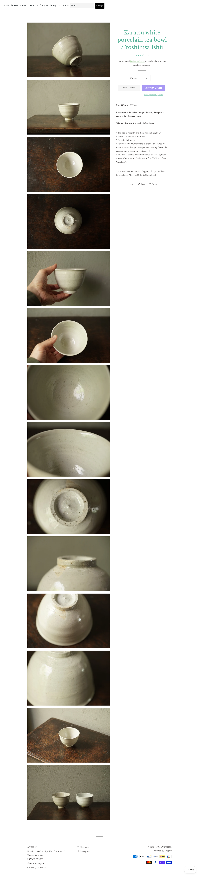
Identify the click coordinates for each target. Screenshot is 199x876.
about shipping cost (36, 863)
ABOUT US (32, 847)
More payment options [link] (153, 95)
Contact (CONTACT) (36, 867)
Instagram (85, 851)
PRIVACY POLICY (35, 859)
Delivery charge (137, 61)
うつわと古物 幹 (163, 847)
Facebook (84, 847)
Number (133, 78)
